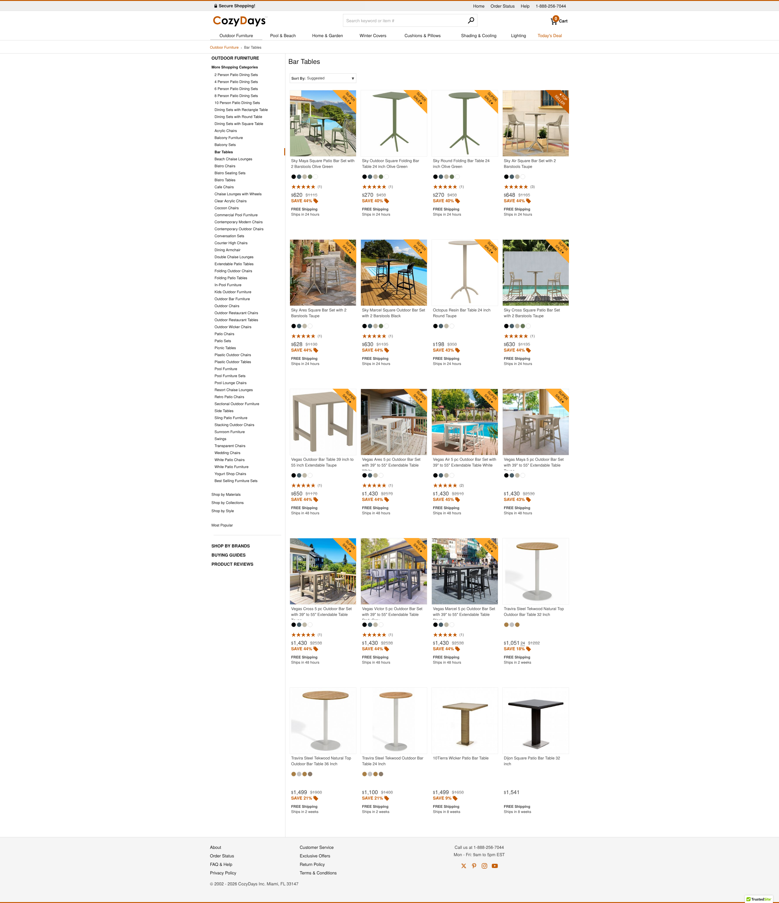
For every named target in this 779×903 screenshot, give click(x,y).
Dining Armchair (227, 249)
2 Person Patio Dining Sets (236, 74)
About (215, 847)
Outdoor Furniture (236, 35)
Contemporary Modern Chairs (239, 221)
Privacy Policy (223, 873)
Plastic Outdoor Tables (233, 361)
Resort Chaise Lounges (234, 389)
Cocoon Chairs (227, 207)
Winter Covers (373, 35)
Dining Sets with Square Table (239, 123)
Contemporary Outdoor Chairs (239, 228)
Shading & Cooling (479, 35)
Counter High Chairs (231, 242)
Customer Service (317, 847)
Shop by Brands (230, 546)
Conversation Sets (229, 235)
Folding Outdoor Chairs (233, 270)
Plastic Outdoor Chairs (233, 354)
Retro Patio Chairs (229, 396)
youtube (495, 866)
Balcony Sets (225, 144)
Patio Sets (223, 340)
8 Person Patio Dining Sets (236, 95)
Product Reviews (232, 564)
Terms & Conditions (318, 873)
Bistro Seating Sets (230, 172)
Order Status (503, 6)
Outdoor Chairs (227, 305)
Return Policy (312, 864)
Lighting (518, 35)
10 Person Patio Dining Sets (237, 102)
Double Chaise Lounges (234, 256)
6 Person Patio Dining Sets (236, 88)
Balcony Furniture (229, 137)
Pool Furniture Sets (230, 375)
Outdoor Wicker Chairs (233, 326)
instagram (484, 866)
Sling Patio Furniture (231, 417)
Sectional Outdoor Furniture (237, 403)
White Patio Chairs (230, 459)
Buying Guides (228, 555)
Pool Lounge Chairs (230, 382)
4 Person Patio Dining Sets (236, 81)
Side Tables (224, 410)
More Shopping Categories (234, 67)
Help (525, 6)
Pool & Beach (283, 35)
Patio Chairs (224, 333)
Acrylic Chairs (226, 130)
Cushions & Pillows (422, 35)
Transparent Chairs (230, 445)
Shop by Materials (226, 494)
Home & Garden (327, 35)
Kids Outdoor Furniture (233, 291)
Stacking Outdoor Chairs (234, 424)
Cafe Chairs (224, 186)
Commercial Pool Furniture (236, 214)
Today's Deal (550, 35)
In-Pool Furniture (228, 284)
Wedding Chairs (227, 452)
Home (478, 6)
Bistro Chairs (225, 165)
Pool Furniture (226, 368)
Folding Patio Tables (231, 277)
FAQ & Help (221, 864)
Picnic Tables (225, 347)
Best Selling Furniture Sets (236, 480)
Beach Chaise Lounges (233, 158)
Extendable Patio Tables (234, 263)
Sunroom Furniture (230, 431)
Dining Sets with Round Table (238, 116)
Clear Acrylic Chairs (231, 200)
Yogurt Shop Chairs (230, 473)
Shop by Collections (227, 502)
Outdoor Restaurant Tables (236, 319)
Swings (220, 438)
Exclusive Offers (315, 856)
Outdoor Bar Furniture (232, 298)
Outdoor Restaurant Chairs (236, 312)
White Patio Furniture (232, 466)
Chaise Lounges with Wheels (238, 193)
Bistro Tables (225, 179)
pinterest (474, 866)
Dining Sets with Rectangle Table (241, 109)
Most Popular (222, 525)
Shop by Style (222, 510)
